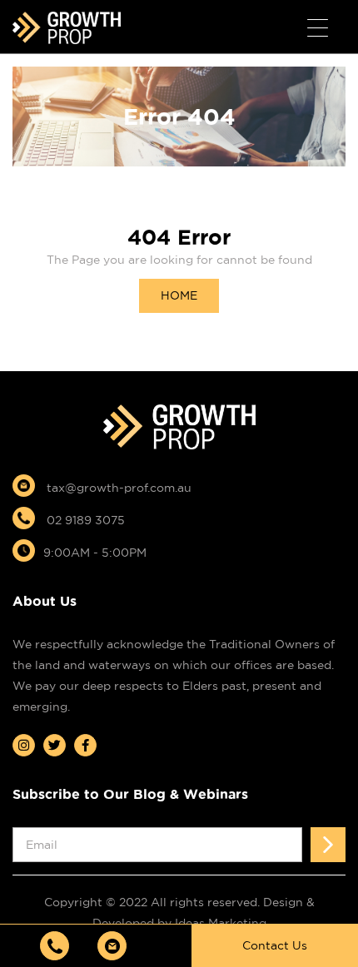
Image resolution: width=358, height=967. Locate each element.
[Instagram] (23, 745)
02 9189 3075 (84, 520)
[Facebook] (85, 745)
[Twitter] (54, 745)
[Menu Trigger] (318, 29)
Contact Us (274, 945)
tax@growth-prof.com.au (117, 487)
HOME (179, 295)
